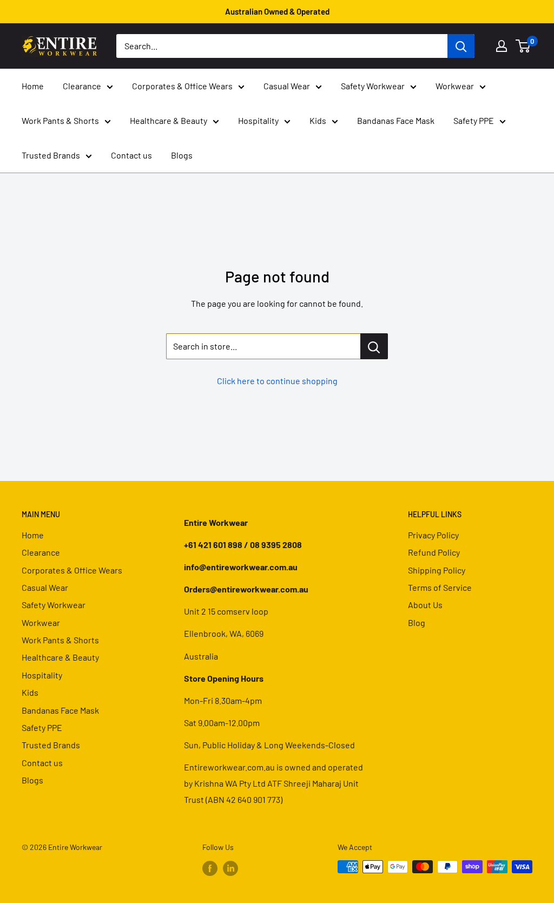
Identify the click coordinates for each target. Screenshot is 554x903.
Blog (416, 622)
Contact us (131, 155)
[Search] (460, 46)
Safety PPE (473, 120)
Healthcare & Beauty (168, 120)
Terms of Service (440, 587)
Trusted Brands (51, 155)
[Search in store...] (374, 346)
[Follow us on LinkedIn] (230, 867)
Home (33, 86)
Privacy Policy (433, 535)
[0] (523, 45)
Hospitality (258, 120)
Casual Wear (286, 86)
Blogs (182, 155)
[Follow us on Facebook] (209, 867)
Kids (317, 120)
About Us (425, 604)
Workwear (455, 86)
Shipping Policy (436, 570)
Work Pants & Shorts (60, 120)
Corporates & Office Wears (182, 86)
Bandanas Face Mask (395, 120)
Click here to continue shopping (277, 380)
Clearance (82, 86)
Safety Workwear (373, 86)
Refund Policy (434, 552)
